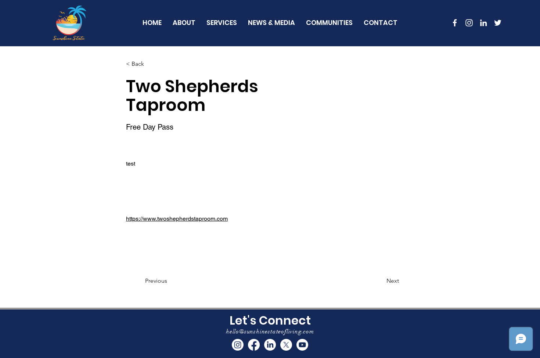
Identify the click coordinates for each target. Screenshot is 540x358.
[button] (329, 22)
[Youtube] (302, 345)
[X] (286, 345)
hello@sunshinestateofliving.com (270, 331)
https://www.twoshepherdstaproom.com (177, 218)
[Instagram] (238, 345)
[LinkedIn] (483, 23)
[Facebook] (254, 345)
